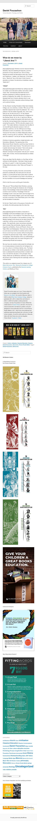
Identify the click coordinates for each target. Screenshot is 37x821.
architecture (6, 740)
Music (4, 761)
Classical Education (22, 343)
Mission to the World (9, 295)
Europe (12, 750)
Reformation (7, 763)
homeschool (7, 756)
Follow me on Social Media (15, 42)
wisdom (8, 769)
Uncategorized (24, 766)
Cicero (17, 740)
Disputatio (5, 748)
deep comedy (29, 746)
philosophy (25, 760)
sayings (29, 763)
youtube (14, 769)
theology (12, 767)
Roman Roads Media (24, 345)
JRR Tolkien (29, 756)
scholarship (5, 767)
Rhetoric (13, 763)
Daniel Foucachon (12, 10)
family (24, 750)
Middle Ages (12, 758)
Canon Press (16, 304)
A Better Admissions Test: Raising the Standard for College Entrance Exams (18, 265)
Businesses (28, 42)
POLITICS (5, 46)
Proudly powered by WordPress (18, 817)
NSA (8, 761)
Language (5, 758)
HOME (4, 42)
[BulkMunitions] (12, 798)
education (20, 748)
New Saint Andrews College (19, 297)
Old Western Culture (14, 761)
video (4, 769)
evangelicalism (18, 750)
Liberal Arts (15, 345)
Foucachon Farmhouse (9, 753)
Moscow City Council (28, 758)
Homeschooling (16, 756)
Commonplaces (27, 743)
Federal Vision (29, 750)
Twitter (19, 318)
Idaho (23, 756)
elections (26, 748)
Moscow (19, 758)
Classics (30, 343)
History (30, 753)
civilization (14, 343)
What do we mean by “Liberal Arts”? (12, 59)
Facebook (14, 318)
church (12, 740)
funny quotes (19, 753)
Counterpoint (6, 746)
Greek (25, 753)
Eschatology (6, 750)
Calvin (9, 343)
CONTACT (13, 46)
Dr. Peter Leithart (12, 748)
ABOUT (20, 46)
